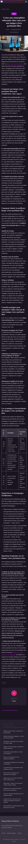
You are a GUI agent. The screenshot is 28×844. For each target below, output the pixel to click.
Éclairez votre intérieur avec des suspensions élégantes (11, 757)
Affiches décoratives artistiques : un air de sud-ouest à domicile (14, 737)
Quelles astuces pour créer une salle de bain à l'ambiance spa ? (13, 778)
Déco (8, 9)
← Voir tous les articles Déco (10, 710)
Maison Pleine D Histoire (11, 2)
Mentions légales (11, 833)
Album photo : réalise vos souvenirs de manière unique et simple (13, 784)
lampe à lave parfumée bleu (15, 64)
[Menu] (26, 1)
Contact (20, 833)
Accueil (3, 9)
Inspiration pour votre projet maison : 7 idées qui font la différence (13, 789)
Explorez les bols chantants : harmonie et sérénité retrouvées (13, 747)
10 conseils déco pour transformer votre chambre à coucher (13, 768)
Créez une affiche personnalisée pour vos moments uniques (14, 794)
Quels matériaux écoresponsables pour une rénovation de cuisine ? (14, 806)
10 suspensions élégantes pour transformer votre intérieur (14, 763)
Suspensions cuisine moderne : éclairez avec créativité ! (13, 752)
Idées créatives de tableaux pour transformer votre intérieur (11, 773)
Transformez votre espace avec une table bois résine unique (13, 742)
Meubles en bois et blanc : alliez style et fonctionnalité (13, 731)
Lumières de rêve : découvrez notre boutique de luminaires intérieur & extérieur (12, 800)
